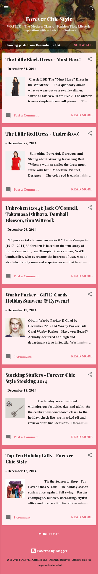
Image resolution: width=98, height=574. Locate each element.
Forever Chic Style (49, 19)
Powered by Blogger (51, 551)
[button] (90, 59)
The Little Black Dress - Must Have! (43, 59)
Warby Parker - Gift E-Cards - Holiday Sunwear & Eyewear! (37, 297)
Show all (83, 45)
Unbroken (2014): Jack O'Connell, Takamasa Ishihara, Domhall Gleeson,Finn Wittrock (41, 214)
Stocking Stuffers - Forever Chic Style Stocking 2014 (40, 378)
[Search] (91, 9)
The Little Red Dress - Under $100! (42, 134)
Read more (82, 115)
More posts (49, 534)
